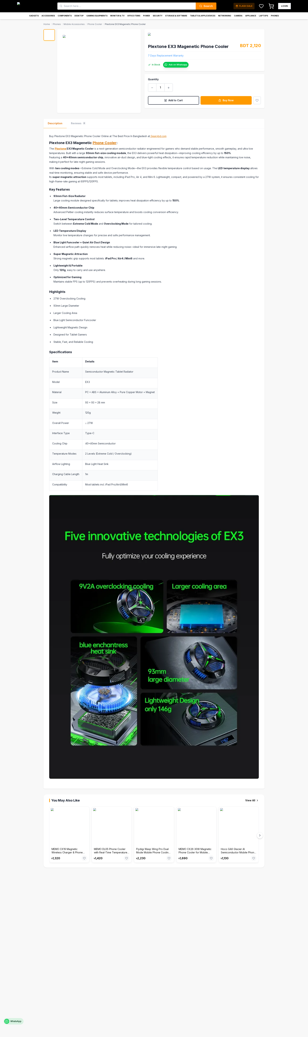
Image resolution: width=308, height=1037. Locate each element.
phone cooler (95, 24)
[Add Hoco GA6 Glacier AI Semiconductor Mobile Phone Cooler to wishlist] (253, 858)
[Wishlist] (261, 6)
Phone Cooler (104, 143)
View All (250, 800)
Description (55, 123)
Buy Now (228, 100)
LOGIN (284, 6)
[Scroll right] (260, 835)
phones (57, 24)
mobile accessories (74, 24)
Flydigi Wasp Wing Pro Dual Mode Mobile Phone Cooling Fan (153, 852)
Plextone (61, 148)
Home (46, 24)
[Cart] (271, 6)
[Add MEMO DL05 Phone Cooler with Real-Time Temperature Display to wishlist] (126, 858)
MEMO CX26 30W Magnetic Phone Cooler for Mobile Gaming (195, 852)
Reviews (78, 123)
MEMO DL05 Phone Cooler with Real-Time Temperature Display (110, 852)
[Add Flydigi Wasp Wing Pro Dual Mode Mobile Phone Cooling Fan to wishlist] (169, 858)
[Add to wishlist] (257, 100)
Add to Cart (175, 100)
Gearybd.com (158, 136)
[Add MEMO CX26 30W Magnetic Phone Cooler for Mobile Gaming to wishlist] (211, 858)
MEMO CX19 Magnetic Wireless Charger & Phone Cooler (67, 852)
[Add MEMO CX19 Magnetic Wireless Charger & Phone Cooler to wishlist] (84, 858)
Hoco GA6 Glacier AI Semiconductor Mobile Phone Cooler (238, 852)
